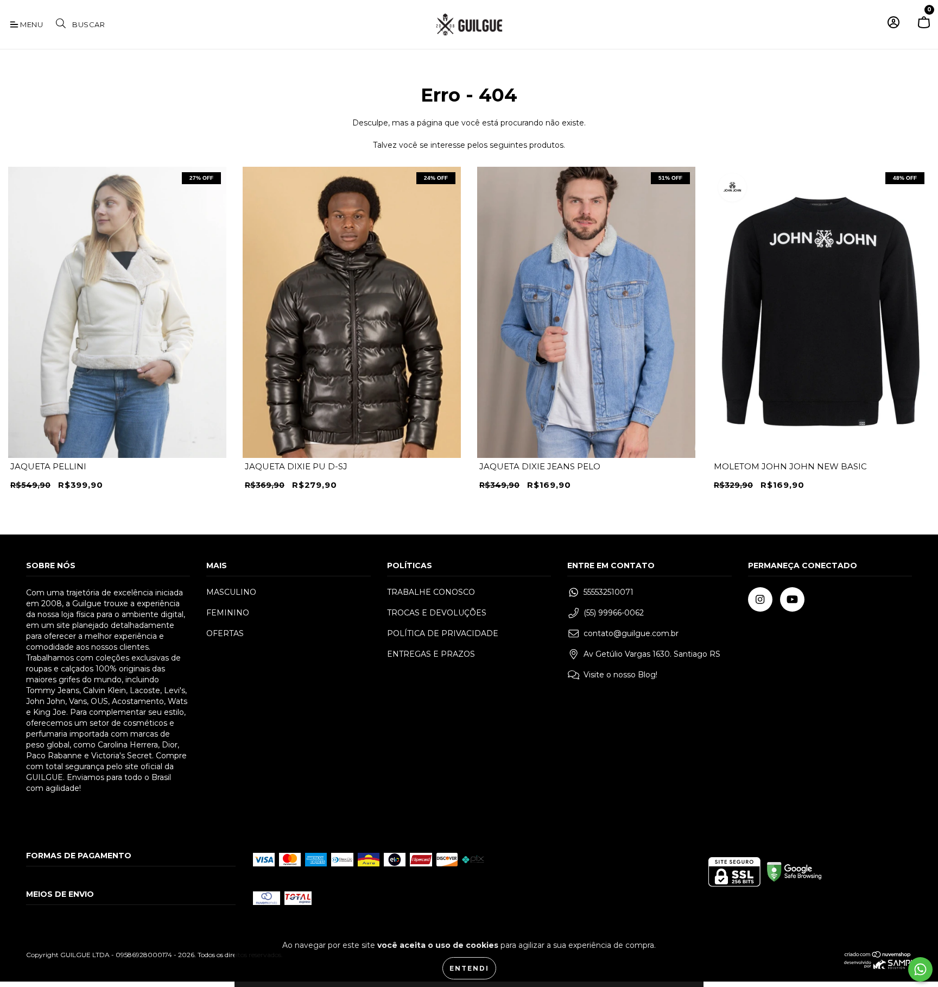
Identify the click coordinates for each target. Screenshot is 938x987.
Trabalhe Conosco (431, 592)
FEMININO (227, 613)
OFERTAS (225, 633)
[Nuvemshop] (878, 956)
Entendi (469, 968)
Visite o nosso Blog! (620, 675)
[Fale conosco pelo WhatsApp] (920, 969)
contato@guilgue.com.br (631, 633)
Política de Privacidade (442, 633)
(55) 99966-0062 (614, 613)
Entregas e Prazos (431, 654)
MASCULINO (231, 592)
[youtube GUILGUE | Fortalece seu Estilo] (792, 599)
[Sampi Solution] (878, 967)
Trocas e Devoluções (436, 613)
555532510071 (608, 592)
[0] (924, 27)
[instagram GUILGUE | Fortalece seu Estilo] (760, 599)
